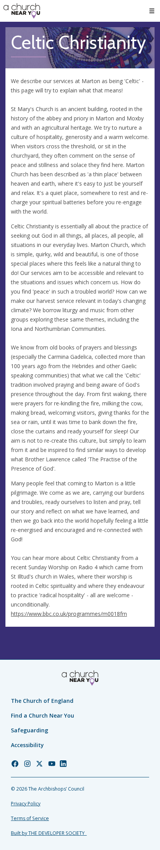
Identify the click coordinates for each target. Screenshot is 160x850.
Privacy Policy (25, 803)
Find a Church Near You (42, 715)
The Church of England (42, 700)
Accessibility (27, 745)
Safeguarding (29, 730)
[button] (152, 11)
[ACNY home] (21, 10)
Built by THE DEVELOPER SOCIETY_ (49, 833)
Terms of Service (30, 818)
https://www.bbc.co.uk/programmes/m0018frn (69, 613)
